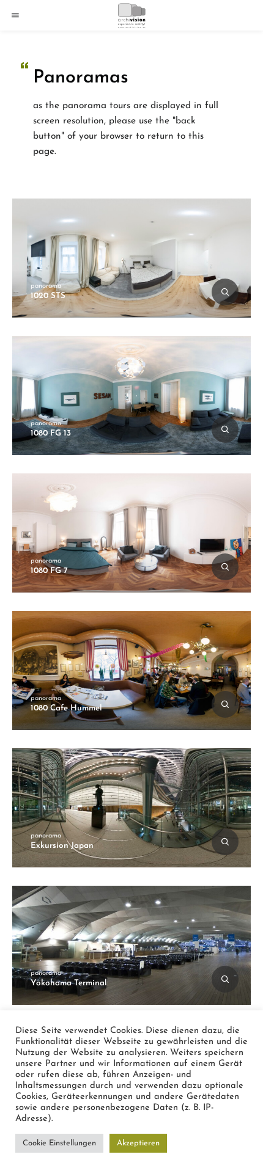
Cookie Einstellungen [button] (59, 1143)
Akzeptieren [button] (138, 1143)
